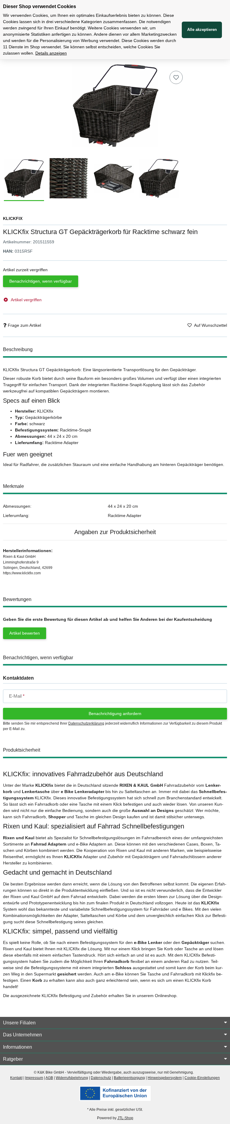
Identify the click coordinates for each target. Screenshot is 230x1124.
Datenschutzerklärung (86, 723)
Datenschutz (101, 1078)
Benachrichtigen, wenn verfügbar (40, 281)
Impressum (34, 1078)
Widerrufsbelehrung (72, 1078)
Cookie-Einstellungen (202, 1078)
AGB (49, 1078)
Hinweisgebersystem (165, 1078)
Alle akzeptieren (202, 29)
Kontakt (16, 1078)
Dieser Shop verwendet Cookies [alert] (39, 6)
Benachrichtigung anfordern (115, 713)
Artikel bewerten (24, 633)
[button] (115, 1023)
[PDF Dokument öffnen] (115, 1093)
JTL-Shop (125, 1118)
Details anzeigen (51, 53)
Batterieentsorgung (129, 1078)
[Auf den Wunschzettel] (176, 77)
